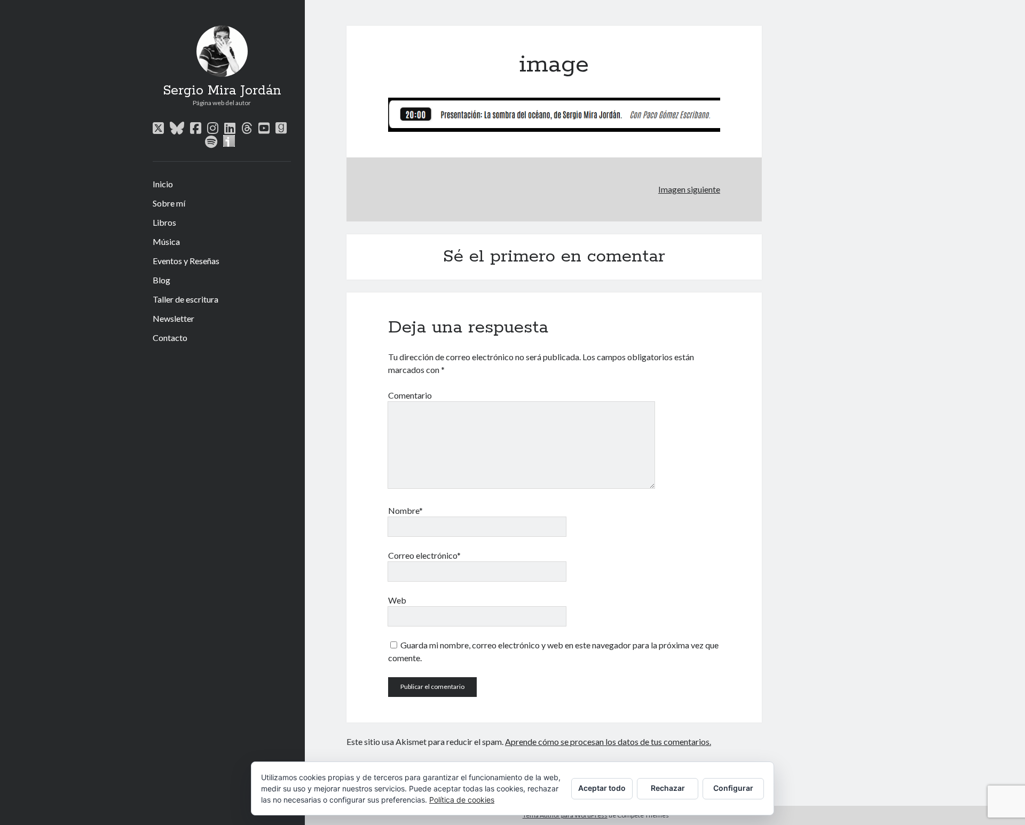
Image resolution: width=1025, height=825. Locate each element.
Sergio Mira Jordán (222, 90)
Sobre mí (169, 203)
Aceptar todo (602, 787)
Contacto (170, 337)
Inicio (163, 184)
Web (397, 600)
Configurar (733, 787)
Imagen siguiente (689, 189)
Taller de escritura (185, 299)
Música (166, 241)
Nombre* (405, 510)
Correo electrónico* (424, 555)
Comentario (410, 395)
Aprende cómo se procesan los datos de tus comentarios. (608, 741)
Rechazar (668, 787)
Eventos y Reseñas (186, 261)
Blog (161, 280)
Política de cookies (461, 799)
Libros (164, 222)
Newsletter (173, 318)
